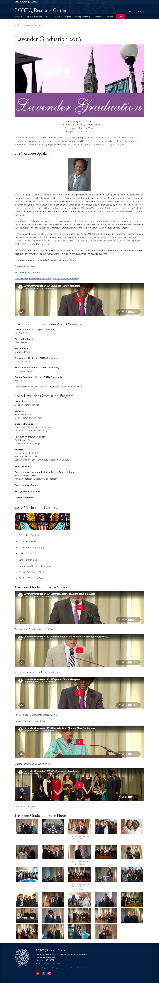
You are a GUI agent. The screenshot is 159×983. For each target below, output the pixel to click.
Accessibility (63, 968)
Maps (38, 968)
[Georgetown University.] (27, 2)
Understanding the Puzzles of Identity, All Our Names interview (46, 278)
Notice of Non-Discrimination (80, 968)
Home (17, 25)
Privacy (54, 968)
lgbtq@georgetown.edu (50, 963)
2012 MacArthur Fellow (26, 272)
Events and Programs (63, 17)
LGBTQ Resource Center (40, 11)
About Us (18, 17)
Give (120, 17)
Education (109, 17)
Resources (98, 17)
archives (27, 386)
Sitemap (97, 968)
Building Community (82, 17)
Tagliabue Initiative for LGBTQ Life (38, 17)
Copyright (45, 968)
